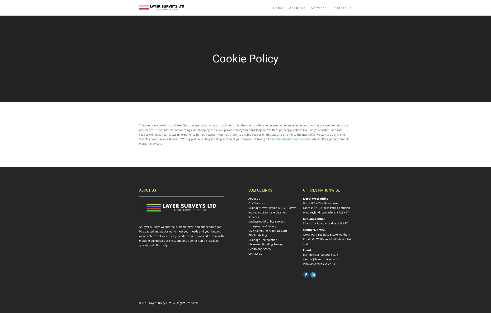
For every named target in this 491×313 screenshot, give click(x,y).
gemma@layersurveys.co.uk (321, 259)
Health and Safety (259, 249)
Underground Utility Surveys (266, 221)
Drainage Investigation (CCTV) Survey (272, 208)
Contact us (342, 8)
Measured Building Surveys (266, 244)
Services (319, 8)
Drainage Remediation (262, 240)
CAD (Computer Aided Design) (267, 230)
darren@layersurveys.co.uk (320, 255)
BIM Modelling (257, 235)
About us (297, 8)
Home (278, 8)
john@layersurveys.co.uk (319, 264)
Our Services (256, 203)
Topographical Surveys (263, 226)
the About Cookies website (294, 139)
